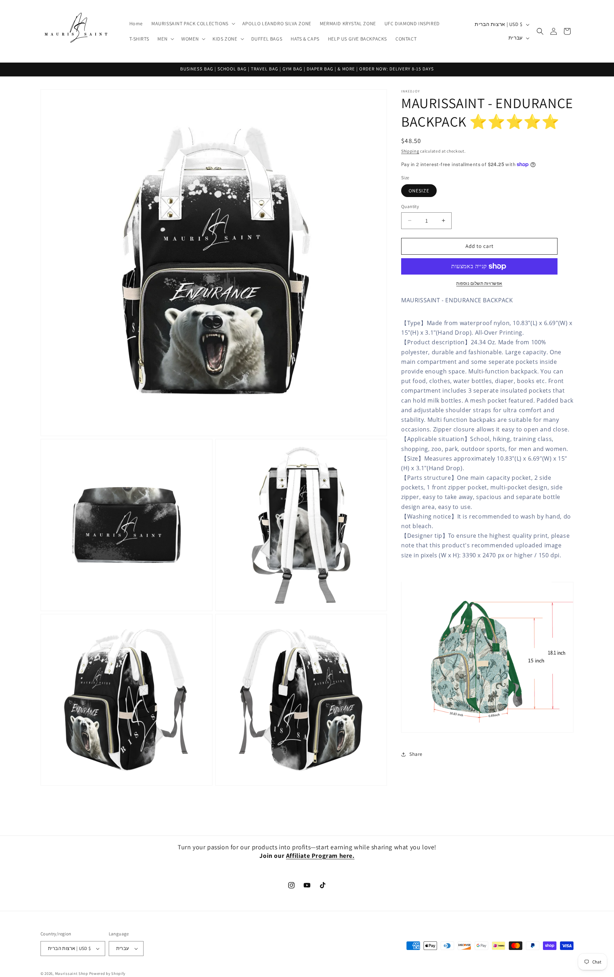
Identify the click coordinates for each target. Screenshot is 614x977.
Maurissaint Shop (71, 973)
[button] (192, 23)
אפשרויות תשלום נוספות (479, 283)
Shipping (410, 151)
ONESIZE (419, 190)
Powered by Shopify (107, 973)
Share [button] (415, 754)
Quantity (410, 206)
